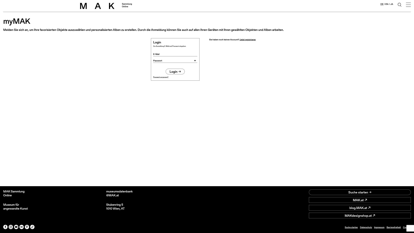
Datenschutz (366, 227)
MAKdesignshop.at (358, 215)
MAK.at (358, 200)
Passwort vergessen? (160, 77)
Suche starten (358, 192)
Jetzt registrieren (248, 39)
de (381, 4)
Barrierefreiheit (394, 227)
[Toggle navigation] (408, 5)
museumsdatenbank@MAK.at (119, 193)
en (386, 4)
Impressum (379, 227)
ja (391, 4)
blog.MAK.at (358, 207)
